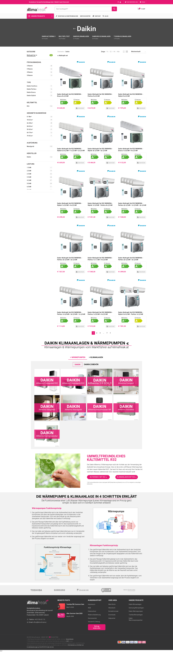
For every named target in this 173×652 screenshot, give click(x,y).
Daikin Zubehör (91, 364)
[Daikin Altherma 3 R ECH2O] (100, 381)
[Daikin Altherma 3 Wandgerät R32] (73, 381)
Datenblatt (80, 108)
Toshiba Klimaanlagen (136, 615)
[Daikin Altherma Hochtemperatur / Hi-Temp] (47, 434)
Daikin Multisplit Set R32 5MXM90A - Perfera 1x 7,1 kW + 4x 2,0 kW (100, 259)
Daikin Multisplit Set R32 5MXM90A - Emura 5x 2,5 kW (69, 95)
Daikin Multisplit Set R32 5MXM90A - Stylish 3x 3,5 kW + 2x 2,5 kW (100, 150)
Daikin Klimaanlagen (135, 604)
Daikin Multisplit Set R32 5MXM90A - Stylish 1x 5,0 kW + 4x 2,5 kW (69, 204)
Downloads (111, 615)
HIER (67, 641)
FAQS (143, 2)
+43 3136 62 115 (40, 619)
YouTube (120, 2)
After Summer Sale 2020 (74, 613)
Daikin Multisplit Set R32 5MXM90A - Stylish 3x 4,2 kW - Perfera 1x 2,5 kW (130, 313)
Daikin (77, 364)
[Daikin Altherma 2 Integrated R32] (47, 381)
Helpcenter (111, 618)
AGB (89, 608)
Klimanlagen (96, 357)
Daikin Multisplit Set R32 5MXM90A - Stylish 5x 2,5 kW (130, 95)
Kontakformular (113, 611)
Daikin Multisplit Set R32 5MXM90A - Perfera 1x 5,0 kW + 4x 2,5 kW (100, 313)
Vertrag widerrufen (96, 627)
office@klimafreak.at (39, 622)
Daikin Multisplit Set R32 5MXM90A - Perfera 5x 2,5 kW (100, 95)
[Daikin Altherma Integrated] (47, 408)
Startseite (60, 51)
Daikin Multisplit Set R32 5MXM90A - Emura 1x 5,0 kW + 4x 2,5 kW (130, 150)
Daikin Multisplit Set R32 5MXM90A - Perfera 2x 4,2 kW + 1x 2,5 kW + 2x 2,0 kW (132, 204)
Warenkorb (111, 608)
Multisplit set (63, 55)
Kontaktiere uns (132, 2)
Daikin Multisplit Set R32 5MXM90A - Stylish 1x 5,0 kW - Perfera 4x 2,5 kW (100, 204)
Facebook (118, 2)
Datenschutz (92, 611)
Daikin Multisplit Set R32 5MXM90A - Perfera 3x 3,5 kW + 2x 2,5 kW (69, 259)
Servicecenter (92, 618)
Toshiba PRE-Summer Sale (75, 604)
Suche (114, 9)
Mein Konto (112, 604)
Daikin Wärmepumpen (136, 611)
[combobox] (86, 9)
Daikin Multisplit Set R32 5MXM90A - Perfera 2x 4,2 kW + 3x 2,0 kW (130, 259)
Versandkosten (69, 639)
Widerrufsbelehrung (94, 615)
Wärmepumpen (78, 357)
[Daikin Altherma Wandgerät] (73, 408)
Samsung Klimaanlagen (136, 608)
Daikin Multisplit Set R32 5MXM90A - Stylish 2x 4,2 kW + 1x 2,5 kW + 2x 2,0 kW (71, 150)
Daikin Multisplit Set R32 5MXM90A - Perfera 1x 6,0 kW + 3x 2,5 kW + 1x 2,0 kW (71, 313)
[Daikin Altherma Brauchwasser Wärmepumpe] (100, 408)
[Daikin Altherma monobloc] (126, 408)
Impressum (91, 604)
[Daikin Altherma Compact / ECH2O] (126, 381)
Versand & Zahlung (94, 621)
